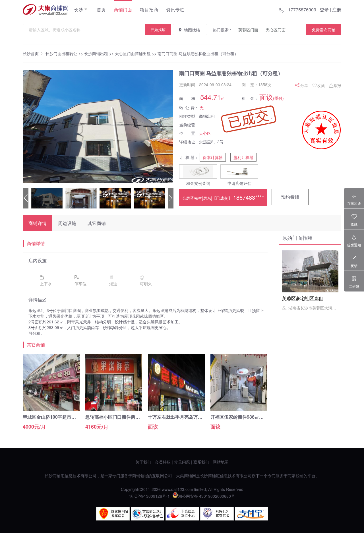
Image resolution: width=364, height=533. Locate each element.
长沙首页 (31, 53)
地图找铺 (192, 30)
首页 (101, 9)
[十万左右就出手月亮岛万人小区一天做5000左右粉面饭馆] (176, 409)
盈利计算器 (243, 157)
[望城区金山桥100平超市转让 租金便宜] (51, 409)
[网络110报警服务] (217, 519)
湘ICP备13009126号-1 (149, 496)
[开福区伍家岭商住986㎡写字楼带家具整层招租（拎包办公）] (238, 409)
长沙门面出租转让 (61, 53)
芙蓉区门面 (248, 29)
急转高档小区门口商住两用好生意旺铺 (124, 417)
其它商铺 (97, 223)
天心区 (205, 133)
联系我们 (201, 462)
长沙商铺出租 (96, 53)
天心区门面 (276, 29)
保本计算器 (213, 157)
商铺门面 (123, 9)
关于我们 (143, 462)
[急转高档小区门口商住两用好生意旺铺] (113, 409)
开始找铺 (158, 29)
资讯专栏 (175, 9)
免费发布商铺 (324, 29)
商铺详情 (37, 223)
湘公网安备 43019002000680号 (206, 496)
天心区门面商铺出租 (133, 53)
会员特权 (163, 462)
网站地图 (221, 462)
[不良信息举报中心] (182, 519)
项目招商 (149, 9)
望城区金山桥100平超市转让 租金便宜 (61, 417)
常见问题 (182, 462)
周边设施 (67, 223)
